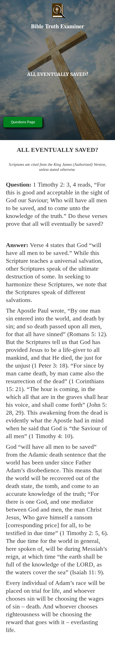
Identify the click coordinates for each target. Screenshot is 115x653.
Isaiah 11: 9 (86, 572)
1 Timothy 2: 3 (51, 184)
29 (18, 412)
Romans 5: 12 (86, 334)
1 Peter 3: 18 (49, 365)
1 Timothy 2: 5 (80, 532)
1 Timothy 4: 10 (50, 436)
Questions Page (23, 122)
